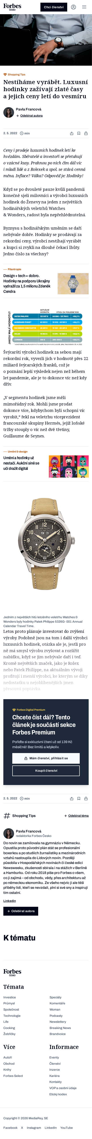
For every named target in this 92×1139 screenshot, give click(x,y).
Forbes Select (13, 1076)
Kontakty (55, 1082)
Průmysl (9, 1003)
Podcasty (56, 1015)
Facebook (10, 1127)
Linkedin (9, 901)
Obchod (9, 1063)
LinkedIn (51, 1127)
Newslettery (58, 1021)
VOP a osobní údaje (63, 1088)
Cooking (9, 1028)
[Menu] (84, 7)
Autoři (7, 1057)
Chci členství (54, 7)
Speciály (55, 997)
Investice (9, 997)
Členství (55, 1063)
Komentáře (57, 1003)
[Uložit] (79, 133)
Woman (55, 1009)
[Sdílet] (72, 133)
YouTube (66, 1127)
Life (5, 1021)
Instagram (34, 1127)
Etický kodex (58, 1094)
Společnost (11, 1009)
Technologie (12, 1015)
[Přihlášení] (73, 7)
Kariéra (54, 1076)
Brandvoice (58, 1034)
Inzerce (54, 1069)
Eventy (54, 1057)
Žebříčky (9, 1034)
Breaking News (60, 1028)
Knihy (7, 1069)
